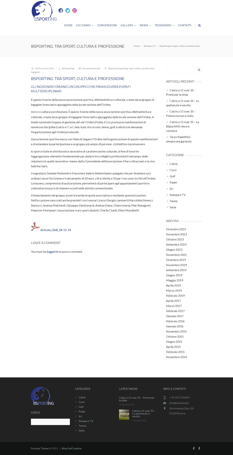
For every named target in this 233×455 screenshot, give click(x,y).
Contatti (184, 25)
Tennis (82, 425)
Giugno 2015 (174, 341)
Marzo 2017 (174, 305)
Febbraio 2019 (175, 295)
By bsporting (68, 68)
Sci (80, 416)
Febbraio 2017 (175, 311)
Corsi (82, 402)
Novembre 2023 (176, 234)
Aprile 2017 (173, 300)
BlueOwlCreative (72, 448)
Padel (82, 411)
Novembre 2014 (176, 357)
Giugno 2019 (174, 275)
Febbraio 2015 (175, 351)
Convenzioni (107, 25)
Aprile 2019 (173, 285)
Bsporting (113, 68)
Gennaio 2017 (174, 316)
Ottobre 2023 (175, 239)
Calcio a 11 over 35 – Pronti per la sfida (136, 399)
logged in (52, 251)
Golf (81, 406)
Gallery (127, 25)
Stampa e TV (86, 420)
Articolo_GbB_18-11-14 (55, 230)
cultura (138, 68)
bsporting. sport (126, 68)
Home (68, 25)
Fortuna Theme (40, 448)
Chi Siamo (83, 25)
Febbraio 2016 (175, 321)
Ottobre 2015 (175, 336)
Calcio (82, 397)
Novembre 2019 (176, 265)
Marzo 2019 (174, 290)
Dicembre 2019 (176, 259)
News (144, 25)
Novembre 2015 (176, 331)
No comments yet (91, 68)
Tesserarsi (163, 25)
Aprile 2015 (173, 346)
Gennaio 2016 (174, 326)
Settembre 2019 (176, 270)
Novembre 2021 (176, 254)
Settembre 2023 (176, 244)
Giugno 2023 (174, 249)
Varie (81, 430)
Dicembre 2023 (176, 229)
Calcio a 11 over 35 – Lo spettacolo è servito (143, 413)
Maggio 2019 (174, 280)
